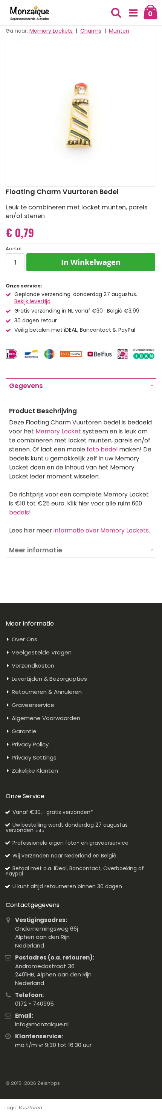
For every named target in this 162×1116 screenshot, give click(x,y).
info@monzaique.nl (42, 1024)
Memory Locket (58, 431)
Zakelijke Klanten (35, 771)
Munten (119, 31)
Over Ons (24, 639)
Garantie (24, 731)
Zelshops (48, 1083)
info (40, 830)
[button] (133, 13)
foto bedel (102, 449)
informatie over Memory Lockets (101, 530)
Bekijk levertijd (32, 301)
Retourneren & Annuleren (47, 692)
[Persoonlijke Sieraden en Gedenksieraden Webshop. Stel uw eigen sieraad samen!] (29, 13)
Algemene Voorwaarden (46, 718)
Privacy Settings (34, 757)
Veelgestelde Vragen (42, 652)
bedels (19, 512)
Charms (90, 31)
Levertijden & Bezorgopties (49, 679)
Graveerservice (33, 705)
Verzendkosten (33, 665)
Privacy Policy (30, 744)
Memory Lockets (51, 31)
